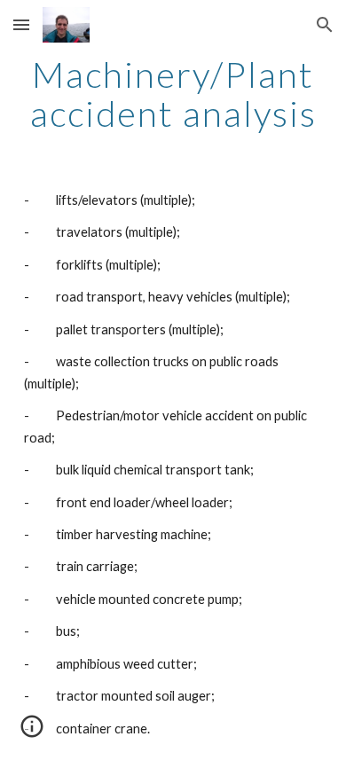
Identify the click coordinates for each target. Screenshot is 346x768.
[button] (21, 24)
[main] (173, 94)
